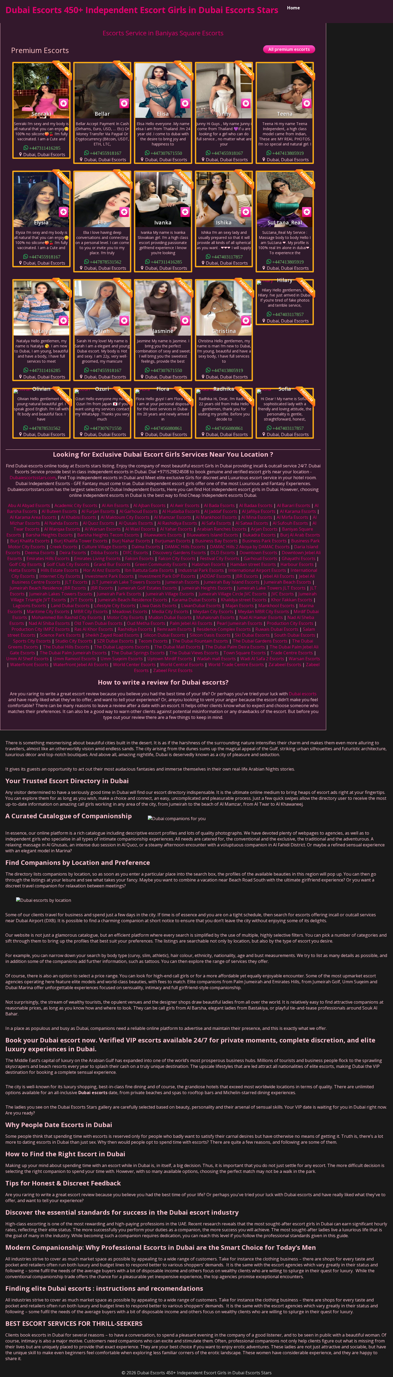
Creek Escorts (63, 547)
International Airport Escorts (257, 570)
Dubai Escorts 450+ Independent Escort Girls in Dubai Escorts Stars (141, 10)
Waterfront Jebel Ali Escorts (81, 664)
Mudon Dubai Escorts (170, 617)
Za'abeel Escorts (284, 664)
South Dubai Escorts (294, 635)
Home (293, 8)
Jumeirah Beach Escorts (287, 582)
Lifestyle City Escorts (114, 606)
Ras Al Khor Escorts (93, 629)
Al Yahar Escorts (176, 529)
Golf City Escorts (25, 564)
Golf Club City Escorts (68, 564)
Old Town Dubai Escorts (98, 623)
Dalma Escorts (146, 547)
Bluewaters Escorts (163, 535)
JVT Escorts (82, 600)
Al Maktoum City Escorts (125, 517)
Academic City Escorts (76, 505)
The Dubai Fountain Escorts (200, 641)
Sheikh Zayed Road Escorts (112, 635)
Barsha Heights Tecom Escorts (108, 535)
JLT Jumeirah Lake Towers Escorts (126, 582)
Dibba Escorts (104, 553)
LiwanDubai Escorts (201, 606)
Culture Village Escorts (104, 547)
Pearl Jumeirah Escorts (239, 623)
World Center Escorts (134, 664)
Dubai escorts (303, 694)
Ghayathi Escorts (298, 558)
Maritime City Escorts (48, 611)
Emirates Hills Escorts (48, 558)
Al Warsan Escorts (103, 529)
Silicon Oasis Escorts (210, 635)
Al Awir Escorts (184, 505)
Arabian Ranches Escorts (221, 529)
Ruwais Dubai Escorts (276, 629)
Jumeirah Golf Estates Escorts (147, 588)
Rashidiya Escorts (135, 629)
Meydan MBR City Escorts (263, 611)
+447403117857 (227, 256)
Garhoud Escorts (260, 558)
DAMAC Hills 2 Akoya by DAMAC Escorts (250, 547)
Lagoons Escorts (29, 606)
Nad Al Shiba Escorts (49, 623)
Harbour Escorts (297, 564)
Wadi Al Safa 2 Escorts (262, 659)
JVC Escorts (282, 594)
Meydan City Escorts (213, 611)
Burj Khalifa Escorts (29, 541)
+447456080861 (166, 428)
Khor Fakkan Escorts (291, 600)
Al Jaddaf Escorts (220, 511)
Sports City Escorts (32, 641)
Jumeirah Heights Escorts (207, 588)
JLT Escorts (76, 582)
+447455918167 (105, 153)
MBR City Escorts (91, 611)
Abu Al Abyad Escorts (29, 505)
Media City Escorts (170, 611)
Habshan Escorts (209, 564)
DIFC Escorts (135, 553)
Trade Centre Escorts (291, 653)
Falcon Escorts (139, 558)
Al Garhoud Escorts (139, 511)
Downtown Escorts (258, 553)
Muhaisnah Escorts (215, 617)
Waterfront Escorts (29, 664)
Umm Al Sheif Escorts (27, 659)
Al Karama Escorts (298, 511)
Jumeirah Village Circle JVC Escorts (233, 594)
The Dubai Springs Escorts (138, 653)
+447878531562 (105, 261)
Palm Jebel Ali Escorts (191, 623)
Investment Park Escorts (109, 576)
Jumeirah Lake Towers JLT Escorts (271, 588)
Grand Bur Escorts (112, 564)
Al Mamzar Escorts (172, 517)
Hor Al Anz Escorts (101, 570)
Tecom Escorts (153, 641)
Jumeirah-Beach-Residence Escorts (132, 600)
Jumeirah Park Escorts (119, 594)
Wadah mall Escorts (216, 659)
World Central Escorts (182, 664)
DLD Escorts (222, 553)
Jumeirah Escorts (182, 582)
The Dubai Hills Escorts (66, 647)
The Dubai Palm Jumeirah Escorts (73, 653)
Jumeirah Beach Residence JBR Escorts (48, 588)
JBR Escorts (247, 576)
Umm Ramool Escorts (74, 659)
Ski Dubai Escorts (252, 635)
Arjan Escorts (264, 529)
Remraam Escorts (174, 629)
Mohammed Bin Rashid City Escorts (67, 617)
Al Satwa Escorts (252, 523)
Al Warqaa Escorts (62, 529)
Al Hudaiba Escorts (181, 511)
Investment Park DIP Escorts (166, 576)
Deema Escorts (40, 553)
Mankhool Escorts (276, 606)
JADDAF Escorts (215, 576)
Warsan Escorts (304, 659)
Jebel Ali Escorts (278, 576)
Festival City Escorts (219, 558)
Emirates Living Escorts (97, 558)
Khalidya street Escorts (244, 600)
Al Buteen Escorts (59, 511)
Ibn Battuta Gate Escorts (149, 570)
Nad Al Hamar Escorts (261, 617)
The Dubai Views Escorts (194, 653)
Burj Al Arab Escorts (300, 535)
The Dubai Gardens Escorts (260, 641)
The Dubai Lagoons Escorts (121, 647)
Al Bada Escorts (219, 505)
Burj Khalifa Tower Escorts (80, 541)
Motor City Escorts (125, 617)
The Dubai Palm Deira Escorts (235, 647)
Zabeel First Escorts (172, 670)
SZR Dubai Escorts (115, 641)
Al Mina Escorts (256, 517)
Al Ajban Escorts (149, 505)
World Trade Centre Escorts (236, 664)
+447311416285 (44, 147)
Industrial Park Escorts (201, 570)
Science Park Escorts (60, 635)
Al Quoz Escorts (98, 523)
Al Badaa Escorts (255, 505)
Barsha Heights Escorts (49, 535)
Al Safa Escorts (216, 523)
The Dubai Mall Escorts (177, 647)
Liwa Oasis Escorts (158, 606)
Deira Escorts (72, 553)
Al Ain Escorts (115, 505)
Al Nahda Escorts (61, 523)
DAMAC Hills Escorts (185, 547)
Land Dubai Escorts (70, 606)
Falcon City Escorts (176, 558)
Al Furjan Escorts (98, 511)
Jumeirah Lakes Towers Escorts (60, 594)
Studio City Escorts (74, 641)
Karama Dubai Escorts (194, 600)
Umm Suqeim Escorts (122, 659)
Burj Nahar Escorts (131, 541)
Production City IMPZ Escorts (40, 629)
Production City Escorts (290, 623)
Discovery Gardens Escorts (179, 553)
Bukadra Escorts (259, 535)
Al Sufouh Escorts (290, 523)
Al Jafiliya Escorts (258, 511)
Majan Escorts (239, 606)
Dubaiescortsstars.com (33, 478)
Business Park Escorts (264, 541)
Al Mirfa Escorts (292, 517)
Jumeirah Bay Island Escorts (231, 582)
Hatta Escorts (22, 570)
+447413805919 (288, 153)
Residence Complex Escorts (223, 629)
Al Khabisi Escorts (78, 517)
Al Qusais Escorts (136, 523)
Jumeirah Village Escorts (170, 594)
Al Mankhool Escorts (216, 517)
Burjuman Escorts (173, 541)
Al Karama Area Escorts (33, 517)
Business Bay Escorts (216, 541)
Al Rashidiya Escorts (177, 523)
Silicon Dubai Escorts (164, 635)
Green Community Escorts (161, 564)
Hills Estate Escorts (60, 570)
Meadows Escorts (129, 611)
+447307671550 (166, 153)
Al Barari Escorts (293, 505)
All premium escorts (289, 49)
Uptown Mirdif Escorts (169, 659)
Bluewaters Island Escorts (212, 535)
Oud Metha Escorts (146, 623)
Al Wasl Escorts (140, 529)
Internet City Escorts (59, 576)
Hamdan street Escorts (253, 564)
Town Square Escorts (244, 653)
